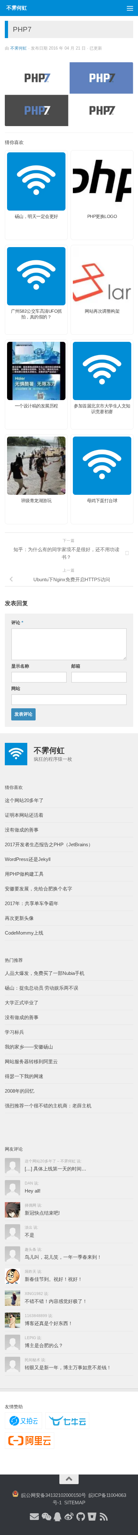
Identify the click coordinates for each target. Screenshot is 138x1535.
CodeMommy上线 (24, 933)
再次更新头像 (19, 918)
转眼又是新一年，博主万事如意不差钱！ (68, 1367)
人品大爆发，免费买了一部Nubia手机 (44, 973)
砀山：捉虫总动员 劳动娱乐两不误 (41, 988)
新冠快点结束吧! (42, 1213)
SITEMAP (74, 1502)
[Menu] (130, 8)
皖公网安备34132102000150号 (52, 1495)
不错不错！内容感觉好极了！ (56, 1301)
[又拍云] (23, 1420)
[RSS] (103, 1517)
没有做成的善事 (22, 829)
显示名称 (20, 666)
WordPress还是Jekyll (27, 859)
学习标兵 (14, 1032)
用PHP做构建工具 (24, 874)
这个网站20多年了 (24, 800)
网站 (15, 688)
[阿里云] (29, 1440)
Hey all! (32, 1190)
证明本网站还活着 (24, 815)
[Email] (34, 1517)
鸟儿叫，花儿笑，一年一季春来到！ (63, 1257)
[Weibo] (69, 1517)
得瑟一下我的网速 (24, 1076)
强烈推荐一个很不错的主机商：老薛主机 (48, 1105)
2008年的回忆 (19, 1091)
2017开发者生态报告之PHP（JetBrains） (49, 844)
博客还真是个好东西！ (49, 1323)
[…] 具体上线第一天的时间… (55, 1168)
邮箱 (75, 666)
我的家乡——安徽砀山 (29, 1046)
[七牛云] (67, 1421)
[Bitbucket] (92, 1517)
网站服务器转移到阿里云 (31, 1061)
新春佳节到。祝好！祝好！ (53, 1279)
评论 (17, 622)
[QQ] (57, 1517)
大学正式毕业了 (22, 1002)
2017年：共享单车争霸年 (31, 903)
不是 (29, 1235)
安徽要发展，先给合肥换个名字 (38, 888)
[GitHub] (80, 1517)
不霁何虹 (18, 48)
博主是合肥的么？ (44, 1345)
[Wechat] (45, 1517)
